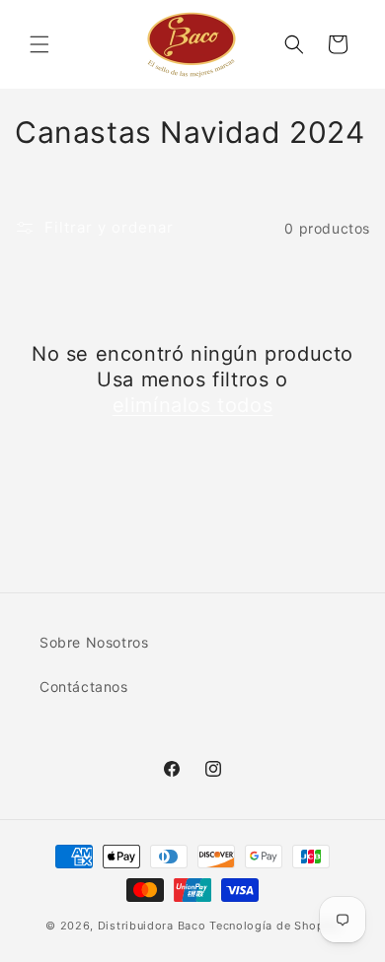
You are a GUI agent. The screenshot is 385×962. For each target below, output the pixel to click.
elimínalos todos (193, 405)
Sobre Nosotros (93, 642)
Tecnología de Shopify (274, 925)
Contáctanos (83, 686)
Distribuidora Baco (152, 925)
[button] (39, 44)
